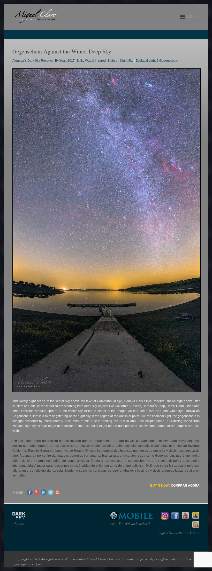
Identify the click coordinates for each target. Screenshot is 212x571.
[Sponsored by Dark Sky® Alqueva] (34, 518)
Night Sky (126, 60)
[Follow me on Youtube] (185, 518)
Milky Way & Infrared (91, 60)
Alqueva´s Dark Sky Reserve (32, 60)
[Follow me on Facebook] (175, 518)
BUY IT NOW (159, 485)
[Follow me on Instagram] (165, 518)
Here (196, 532)
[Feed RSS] (196, 527)
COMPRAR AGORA (185, 485)
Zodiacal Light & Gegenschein (157, 60)
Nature (113, 60)
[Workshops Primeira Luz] (196, 518)
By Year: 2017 (65, 60)
